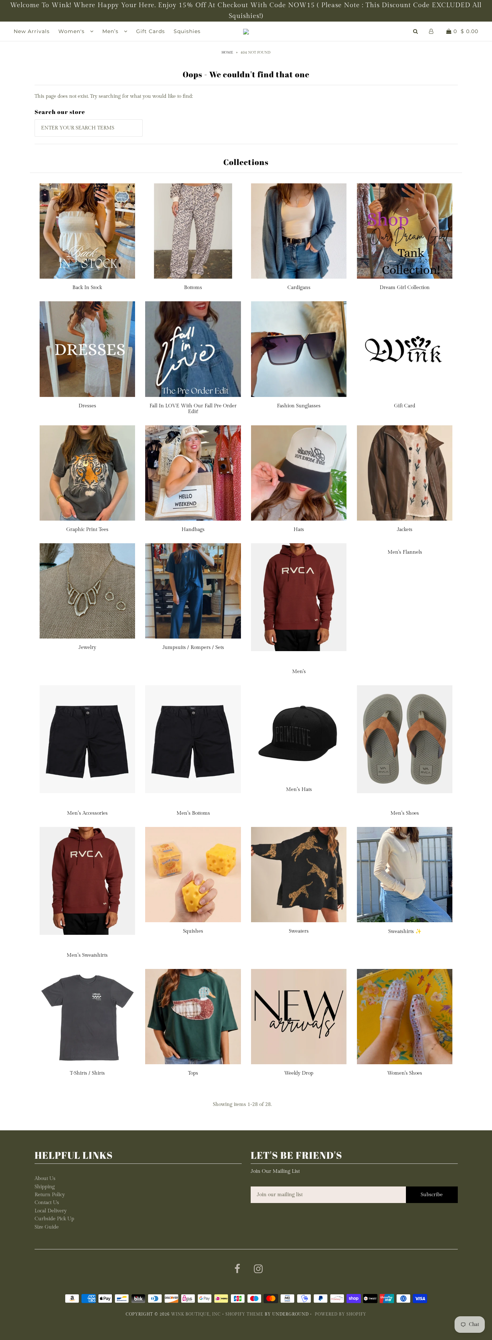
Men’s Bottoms (193, 813)
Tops (193, 1073)
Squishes (193, 931)
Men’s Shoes (404, 813)
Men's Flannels (405, 552)
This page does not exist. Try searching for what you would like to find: (114, 96)
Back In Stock (87, 288)
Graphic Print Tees (87, 529)
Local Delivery (51, 1211)
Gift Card (404, 406)
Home (227, 52)
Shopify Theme (244, 1314)
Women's (72, 31)
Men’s (111, 31)
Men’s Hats (299, 789)
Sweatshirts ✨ (404, 931)
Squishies (187, 31)
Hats (299, 529)
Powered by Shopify (340, 1314)
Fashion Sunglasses (299, 406)
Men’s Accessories (87, 813)
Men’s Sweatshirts (87, 955)
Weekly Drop (298, 1073)
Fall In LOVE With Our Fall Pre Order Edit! (193, 409)
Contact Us (47, 1203)
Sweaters (299, 931)
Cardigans (298, 288)
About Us (45, 1178)
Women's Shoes (404, 1073)
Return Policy (50, 1195)
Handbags (193, 529)
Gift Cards (150, 31)
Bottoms (193, 288)
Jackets (404, 529)
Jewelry (87, 647)
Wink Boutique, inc (196, 1314)
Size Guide (47, 1227)
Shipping (45, 1187)
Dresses (87, 406)
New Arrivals (32, 31)
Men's (299, 671)
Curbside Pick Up (54, 1219)
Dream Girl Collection (405, 288)
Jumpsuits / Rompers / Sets (193, 647)
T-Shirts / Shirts (87, 1073)
